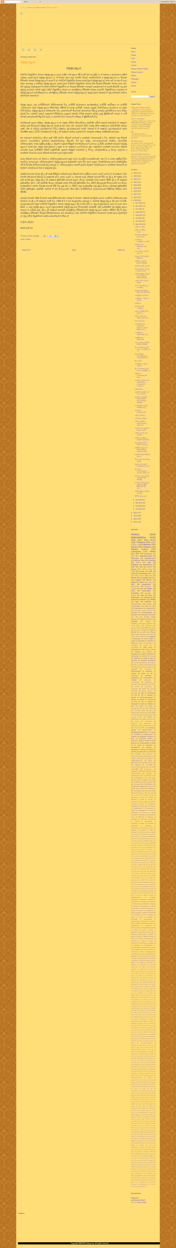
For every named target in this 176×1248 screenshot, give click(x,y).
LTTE (133, 571)
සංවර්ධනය (142, 636)
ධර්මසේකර (148, 858)
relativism (133, 832)
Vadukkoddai (150, 814)
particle (150, 749)
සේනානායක (136, 1177)
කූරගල (139, 1008)
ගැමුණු (152, 1017)
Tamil (154, 606)
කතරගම (145, 999)
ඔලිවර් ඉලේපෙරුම (151, 997)
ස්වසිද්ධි (153, 791)
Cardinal (134, 612)
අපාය (154, 971)
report (140, 956)
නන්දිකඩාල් (134, 771)
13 (140, 628)
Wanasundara (142, 934)
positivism (135, 954)
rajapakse (133, 956)
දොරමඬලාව (134, 1053)
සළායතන (133, 1171)
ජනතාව (143, 1027)
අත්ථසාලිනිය (150, 962)
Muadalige (145, 921)
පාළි (134, 1082)
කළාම (154, 1001)
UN (142, 701)
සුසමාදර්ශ (134, 693)
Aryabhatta (143, 899)
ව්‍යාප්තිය (141, 1134)
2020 (135, 185)
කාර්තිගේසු (136, 847)
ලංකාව (139, 1127)
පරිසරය (133, 1075)
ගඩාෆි (147, 1012)
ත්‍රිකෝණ (144, 1038)
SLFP (133, 567)
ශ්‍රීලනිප (133, 788)
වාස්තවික (134, 691)
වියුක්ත (133, 595)
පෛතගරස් (143, 1086)
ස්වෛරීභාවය (152, 1171)
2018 (135, 191)
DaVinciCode (136, 903)
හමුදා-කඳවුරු (152, 1177)
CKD (135, 695)
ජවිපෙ (140, 643)
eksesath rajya (148, 658)
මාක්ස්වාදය (148, 625)
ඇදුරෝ (142, 758)
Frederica (140, 910)
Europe (133, 910)
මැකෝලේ (145, 1114)
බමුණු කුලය (139, 389)
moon (144, 949)
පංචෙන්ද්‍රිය (134, 645)
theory (147, 832)
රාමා (134, 1123)
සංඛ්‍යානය (135, 1156)
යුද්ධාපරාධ (133, 880)
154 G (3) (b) (144, 795)
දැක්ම (141, 1045)
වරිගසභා (139, 882)
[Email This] (48, 236)
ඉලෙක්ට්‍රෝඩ (145, 986)
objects (143, 749)
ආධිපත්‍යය (134, 758)
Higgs (145, 801)
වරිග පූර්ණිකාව (152, 1132)
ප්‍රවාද (134, 634)
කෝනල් (142, 849)
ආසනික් (149, 567)
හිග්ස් (147, 893)
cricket (133, 641)
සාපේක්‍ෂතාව (134, 890)
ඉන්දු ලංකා (136, 665)
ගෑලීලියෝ (138, 764)
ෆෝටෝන (150, 793)
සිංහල (154, 578)
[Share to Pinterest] (57, 236)
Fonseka (133, 801)
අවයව (132, 975)
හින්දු (152, 893)
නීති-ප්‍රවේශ (153, 1069)
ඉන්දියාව (153, 662)
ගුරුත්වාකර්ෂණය (148, 665)
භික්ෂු (146, 1104)
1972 (151, 895)
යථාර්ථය (149, 610)
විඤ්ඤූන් (142, 786)
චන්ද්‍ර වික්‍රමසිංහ (144, 1021)
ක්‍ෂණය (143, 710)
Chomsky (150, 799)
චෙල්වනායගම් (143, 712)
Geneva (133, 569)
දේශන (132, 1051)
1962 (145, 895)
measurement (137, 949)
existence (134, 660)
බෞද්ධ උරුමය (135, 1101)
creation (140, 938)
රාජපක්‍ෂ (145, 1121)
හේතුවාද (151, 1182)
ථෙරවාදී (150, 767)
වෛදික (145, 1151)
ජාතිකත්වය (134, 623)
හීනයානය (144, 1179)
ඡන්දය (144, 1025)
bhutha (139, 936)
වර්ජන (133, 882)
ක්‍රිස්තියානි (134, 762)
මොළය (137, 721)
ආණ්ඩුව (139, 841)
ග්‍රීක (154, 762)
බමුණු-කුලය (143, 634)
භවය (152, 1101)
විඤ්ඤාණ (134, 786)
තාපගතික (133, 1040)
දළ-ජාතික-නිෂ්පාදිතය (146, 1043)
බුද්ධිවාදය (135, 1099)
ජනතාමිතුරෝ (134, 1027)
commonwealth (148, 821)
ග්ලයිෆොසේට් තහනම (142, 266)
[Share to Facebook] (55, 236)
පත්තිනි (135, 862)
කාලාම (152, 1003)
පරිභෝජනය (143, 862)
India (149, 562)
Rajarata (150, 654)
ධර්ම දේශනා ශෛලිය (142, 1056)
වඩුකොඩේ (137, 784)
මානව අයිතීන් (152, 875)
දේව (144, 1049)
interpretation (134, 827)
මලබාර (135, 1110)
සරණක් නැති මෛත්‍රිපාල (139, 307)
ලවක (145, 1127)
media (133, 573)
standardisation (143, 958)
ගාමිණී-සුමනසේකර (138, 1017)
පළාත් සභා (147, 645)
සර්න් (145, 888)
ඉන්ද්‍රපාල (151, 841)
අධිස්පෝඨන (144, 964)
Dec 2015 (139, 203)
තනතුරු (133, 1038)
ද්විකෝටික (134, 1045)
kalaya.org (134, 1198)
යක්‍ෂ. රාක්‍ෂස (141, 1119)
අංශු (135, 662)
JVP (137, 554)
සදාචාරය (139, 1160)
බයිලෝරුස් (151, 1090)
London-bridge (148, 919)
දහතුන (148, 854)
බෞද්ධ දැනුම (145, 1101)
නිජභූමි (143, 771)
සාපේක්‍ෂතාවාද (143, 890)
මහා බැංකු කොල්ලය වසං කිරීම (141, 286)
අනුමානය (133, 971)
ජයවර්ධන (133, 854)
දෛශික (151, 1051)
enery (151, 941)
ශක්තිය (152, 1151)
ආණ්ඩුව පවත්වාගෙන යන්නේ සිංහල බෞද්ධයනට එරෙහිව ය (142, 383)
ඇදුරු (138, 982)
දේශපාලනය (148, 769)
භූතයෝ (135, 780)
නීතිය (154, 860)
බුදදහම (138, 1097)
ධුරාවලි (133, 1058)
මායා (144, 877)
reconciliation (148, 678)
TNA (140, 567)
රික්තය (149, 1123)
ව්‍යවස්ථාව (148, 669)
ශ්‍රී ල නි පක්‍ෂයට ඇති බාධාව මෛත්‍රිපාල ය (142, 369)
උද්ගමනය (133, 843)
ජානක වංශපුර (147, 569)
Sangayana (148, 925)
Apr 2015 (139, 500)
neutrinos (151, 949)
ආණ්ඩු (132, 841)
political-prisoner (151, 951)
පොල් (135, 1088)
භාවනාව (153, 719)
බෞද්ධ (150, 582)
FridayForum (150, 910)
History (133, 86)
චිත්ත (152, 1021)
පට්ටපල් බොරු (136, 717)
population (134, 830)
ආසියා (132, 982)
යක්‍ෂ (151, 688)
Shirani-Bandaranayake (149, 927)
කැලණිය (148, 593)
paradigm (148, 675)
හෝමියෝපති (143, 1184)
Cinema (133, 82)
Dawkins (153, 903)
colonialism (136, 551)
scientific (153, 956)
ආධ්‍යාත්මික (143, 632)
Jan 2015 (139, 509)
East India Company (148, 908)
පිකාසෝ (140, 1082)
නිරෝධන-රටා (146, 860)
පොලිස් (144, 1088)
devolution (141, 641)
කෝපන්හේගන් (145, 762)
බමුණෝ (143, 1090)
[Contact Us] (41, 50)
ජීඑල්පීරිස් (151, 1034)
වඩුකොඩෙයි (134, 1132)
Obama (133, 810)
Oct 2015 (139, 209)
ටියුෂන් (144, 1036)
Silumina (145, 812)
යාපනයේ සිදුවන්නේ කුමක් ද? (141, 312)
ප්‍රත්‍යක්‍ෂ (149, 604)
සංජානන (144, 725)
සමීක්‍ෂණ (141, 1164)
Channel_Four (148, 734)
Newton (133, 578)
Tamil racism (150, 540)
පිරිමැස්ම (146, 1082)
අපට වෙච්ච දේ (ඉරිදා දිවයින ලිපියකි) (142, 343)
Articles (133, 62)
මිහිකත (139, 1117)
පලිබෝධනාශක (136, 773)
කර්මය (134, 845)
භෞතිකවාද (145, 780)
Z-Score (144, 656)
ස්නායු (144, 1171)
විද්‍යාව (149, 1140)
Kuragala (150, 917)
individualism (134, 825)
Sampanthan (134, 812)
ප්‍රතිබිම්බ (150, 1077)
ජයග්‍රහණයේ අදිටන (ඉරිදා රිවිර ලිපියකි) (142, 291)
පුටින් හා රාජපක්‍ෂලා (138, 119)
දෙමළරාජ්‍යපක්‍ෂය (135, 1049)
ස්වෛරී (152, 888)
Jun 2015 (139, 221)
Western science (137, 72)
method (152, 827)
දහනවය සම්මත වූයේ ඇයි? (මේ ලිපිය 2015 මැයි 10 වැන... (142, 485)
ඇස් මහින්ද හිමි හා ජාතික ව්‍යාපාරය (141, 444)
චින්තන (133, 712)
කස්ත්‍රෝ (148, 1001)
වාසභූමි (133, 1136)
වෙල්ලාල (150, 786)
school (140, 832)
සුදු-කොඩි (133, 893)
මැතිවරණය (134, 688)
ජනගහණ (151, 1025)
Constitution (148, 554)
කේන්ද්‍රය (153, 1008)
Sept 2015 (139, 212)
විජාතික (143, 1138)
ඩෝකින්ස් (151, 1036)
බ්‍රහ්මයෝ (135, 1095)
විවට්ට (143, 1147)
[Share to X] (53, 236)
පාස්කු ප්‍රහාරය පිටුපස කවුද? (140, 107)
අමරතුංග (142, 973)
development (135, 747)
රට (140, 1121)
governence (144, 943)
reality (133, 643)
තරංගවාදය (141, 854)
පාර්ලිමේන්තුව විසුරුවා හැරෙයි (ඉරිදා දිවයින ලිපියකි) (142, 275)
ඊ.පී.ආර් (154, 986)
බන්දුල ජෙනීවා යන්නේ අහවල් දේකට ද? (141, 423)
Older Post (121, 250)
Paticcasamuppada (146, 697)
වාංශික (147, 1134)
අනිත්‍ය (143, 967)
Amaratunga (152, 693)
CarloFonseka (135, 606)
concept (133, 938)
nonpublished (146, 584)
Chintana (144, 901)
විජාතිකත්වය (150, 1138)
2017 (135, 194)
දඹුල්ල (152, 1040)
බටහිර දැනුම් (151, 778)
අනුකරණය (142, 969)
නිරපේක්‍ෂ (151, 1066)
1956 (151, 630)
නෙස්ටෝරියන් (136, 1071)
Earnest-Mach (135, 908)
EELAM (133, 632)
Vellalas (149, 589)
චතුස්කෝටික (134, 1021)
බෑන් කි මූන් (134, 873)
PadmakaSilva (135, 925)
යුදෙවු (148, 782)
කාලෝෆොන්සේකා (136, 1006)
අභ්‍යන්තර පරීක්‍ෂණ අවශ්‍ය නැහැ (141, 236)
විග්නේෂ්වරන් (134, 1138)
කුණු (145, 1006)
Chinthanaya (143, 573)
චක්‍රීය (140, 851)
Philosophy (135, 79)
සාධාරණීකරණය (138, 1173)
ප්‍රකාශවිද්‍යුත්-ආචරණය (136, 1077)
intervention (144, 827)
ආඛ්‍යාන (151, 977)
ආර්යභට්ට (150, 980)
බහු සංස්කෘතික (152, 1093)
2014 (135, 513)
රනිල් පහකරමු (140, 415)
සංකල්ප (133, 628)
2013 (135, 516)
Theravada (134, 656)
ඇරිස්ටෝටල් (152, 982)
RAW (143, 654)
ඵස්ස (151, 1088)
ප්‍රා (141, 867)
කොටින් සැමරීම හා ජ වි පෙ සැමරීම (142, 393)
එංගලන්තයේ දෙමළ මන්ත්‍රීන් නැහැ (141, 406)
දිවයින (138, 562)
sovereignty (144, 578)
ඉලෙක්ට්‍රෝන (135, 708)
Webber (151, 934)
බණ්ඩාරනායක (135, 1090)
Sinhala (146, 597)
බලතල (133, 1093)
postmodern (143, 751)
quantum (143, 830)
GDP (132, 738)
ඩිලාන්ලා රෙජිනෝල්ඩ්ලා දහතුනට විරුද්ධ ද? (142, 471)
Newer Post (26, 250)
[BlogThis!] (51, 236)
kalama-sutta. (145, 947)
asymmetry (153, 819)
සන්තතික (145, 886)
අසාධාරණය (151, 838)
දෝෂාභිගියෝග (143, 1053)
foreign (143, 823)
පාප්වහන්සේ (152, 1080)
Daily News (147, 647)
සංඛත (154, 1153)
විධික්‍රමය (142, 1145)
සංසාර (151, 1158)
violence (148, 960)
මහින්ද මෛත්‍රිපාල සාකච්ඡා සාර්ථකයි (142, 439)
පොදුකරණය (143, 869)
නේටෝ (145, 1071)
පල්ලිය (139, 1075)
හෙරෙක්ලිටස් (141, 1182)
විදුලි (154, 1140)
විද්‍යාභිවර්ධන (141, 1140)
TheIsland (140, 542)
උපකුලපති (147, 990)
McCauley (153, 806)
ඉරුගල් (138, 986)
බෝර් (141, 873)
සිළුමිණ (152, 890)
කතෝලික (133, 1001)
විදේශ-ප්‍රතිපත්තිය (137, 1143)
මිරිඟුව (152, 1114)
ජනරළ (152, 851)
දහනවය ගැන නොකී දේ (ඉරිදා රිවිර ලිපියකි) (142, 477)
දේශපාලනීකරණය (142, 1051)
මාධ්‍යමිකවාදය (142, 1112)
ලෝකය (151, 1130)
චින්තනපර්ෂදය (136, 604)
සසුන (147, 1166)
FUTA (146, 628)
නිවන (154, 684)
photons (133, 751)
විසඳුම (143, 1149)
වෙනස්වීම (150, 884)
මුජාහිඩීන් (146, 1117)
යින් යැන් (150, 1119)
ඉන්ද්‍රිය (150, 706)
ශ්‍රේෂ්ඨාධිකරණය (139, 1153)
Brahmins (149, 671)
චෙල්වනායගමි (136, 1025)
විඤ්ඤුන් (133, 1140)
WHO (151, 638)
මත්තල (151, 1106)
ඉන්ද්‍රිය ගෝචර (147, 984)
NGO (133, 584)
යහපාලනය (148, 721)
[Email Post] (44, 236)
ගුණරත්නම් (143, 1019)
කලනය (141, 1001)
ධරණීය (152, 1053)
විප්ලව (150, 1145)
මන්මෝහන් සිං (135, 1108)
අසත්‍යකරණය (149, 975)
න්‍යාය (154, 1058)
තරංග (138, 1038)
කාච (139, 1003)
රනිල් (154, 782)
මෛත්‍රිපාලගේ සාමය (141, 295)
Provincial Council (145, 738)
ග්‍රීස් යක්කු (153, 1014)
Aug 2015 (139, 215)
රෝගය (133, 636)
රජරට (151, 634)
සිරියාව (133, 1175)
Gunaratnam (136, 914)
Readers (153, 614)
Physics (149, 651)
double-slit (134, 941)
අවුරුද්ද (141, 756)
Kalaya (133, 55)
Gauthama (153, 912)
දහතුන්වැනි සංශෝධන (147, 856)
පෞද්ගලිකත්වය (139, 778)
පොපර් (153, 775)
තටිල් (132, 667)
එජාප (135, 710)
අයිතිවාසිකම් (152, 836)
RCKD (151, 810)
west (132, 706)
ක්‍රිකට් (134, 1003)
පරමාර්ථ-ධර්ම (150, 1073)
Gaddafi (138, 912)
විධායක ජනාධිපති (149, 1143)
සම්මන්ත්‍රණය (137, 791)
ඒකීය (150, 760)
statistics (150, 704)
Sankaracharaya (135, 927)
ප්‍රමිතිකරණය (135, 719)
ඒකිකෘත (133, 997)
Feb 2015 (139, 506)
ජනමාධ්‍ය (134, 767)
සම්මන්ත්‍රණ (134, 647)
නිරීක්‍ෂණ (153, 632)
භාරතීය (133, 1104)
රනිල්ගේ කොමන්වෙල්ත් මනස (141, 375)
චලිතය (146, 851)
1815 (142, 693)
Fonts (133, 58)
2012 (135, 519)
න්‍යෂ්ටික (148, 1058)
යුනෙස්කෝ (134, 1121)
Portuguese (135, 654)
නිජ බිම (142, 1064)
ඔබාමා (140, 843)
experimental (134, 943)
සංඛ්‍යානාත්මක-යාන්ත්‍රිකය (147, 1156)
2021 (135, 182)
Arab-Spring (134, 797)
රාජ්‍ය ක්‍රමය (153, 1121)
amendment (144, 819)
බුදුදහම (144, 719)
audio (139, 745)
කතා (152, 999)
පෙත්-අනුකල (134, 1086)
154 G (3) (134, 795)
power (142, 954)
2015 (135, 200)
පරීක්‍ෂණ (149, 717)
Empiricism (137, 638)
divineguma (135, 704)
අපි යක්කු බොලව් (137, 141)
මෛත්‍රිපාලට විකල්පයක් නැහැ (141, 333)
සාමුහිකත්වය (149, 1173)
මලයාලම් (142, 1110)
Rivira (151, 619)
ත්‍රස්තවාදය (148, 682)
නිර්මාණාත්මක (144, 1069)
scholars (146, 956)
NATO (132, 923)
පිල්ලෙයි (153, 1082)
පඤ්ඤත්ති (134, 669)
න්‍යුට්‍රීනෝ (150, 714)
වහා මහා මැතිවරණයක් (140, 411)
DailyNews (134, 565)
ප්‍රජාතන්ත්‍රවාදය (135, 775)
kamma (154, 947)
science (147, 621)
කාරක (154, 845)
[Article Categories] (35, 50)
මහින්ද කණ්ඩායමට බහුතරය (141, 434)
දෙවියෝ (141, 576)
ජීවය (132, 1036)
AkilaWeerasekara (136, 897)
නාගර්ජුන (150, 1060)
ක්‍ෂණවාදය (141, 845)
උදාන (140, 990)
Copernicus (152, 901)
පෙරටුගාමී (133, 869)
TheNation (141, 814)
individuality (148, 825)
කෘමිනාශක (146, 1008)
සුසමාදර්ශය (153, 1175)
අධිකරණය (147, 680)
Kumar (141, 917)
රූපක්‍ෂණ (146, 1125)
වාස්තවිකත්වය (141, 1136)
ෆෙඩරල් (133, 1186)
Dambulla (145, 903)
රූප (140, 1125)
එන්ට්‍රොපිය (145, 995)
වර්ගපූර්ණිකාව (148, 784)
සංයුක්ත (141, 788)
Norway (133, 697)
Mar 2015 (139, 503)
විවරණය (153, 882)
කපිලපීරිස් (153, 843)
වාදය (152, 1134)
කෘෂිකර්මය (151, 847)
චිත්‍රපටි (141, 1023)
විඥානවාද (134, 723)
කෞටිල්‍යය (150, 849)
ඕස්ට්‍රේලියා (136, 999)
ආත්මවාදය (150, 756)
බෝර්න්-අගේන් (150, 873)
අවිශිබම (140, 975)
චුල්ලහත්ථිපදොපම (151, 1023)
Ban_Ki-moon (147, 730)
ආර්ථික (141, 706)
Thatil (140, 741)
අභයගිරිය (135, 836)
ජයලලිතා (141, 1030)
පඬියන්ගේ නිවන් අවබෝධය (140, 154)
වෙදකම (139, 1151)
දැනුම (139, 667)
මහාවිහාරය (148, 686)
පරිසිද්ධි (151, 862)
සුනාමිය (146, 1175)
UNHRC (153, 599)
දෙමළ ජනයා (139, 1047)
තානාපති (151, 1038)
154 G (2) (134, 727)
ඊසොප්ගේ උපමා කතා (139, 988)
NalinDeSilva (138, 537)
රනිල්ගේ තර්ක (140, 227)
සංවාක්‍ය (146, 1158)
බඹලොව (141, 871)
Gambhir (145, 912)
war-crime (152, 751)
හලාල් (151, 725)
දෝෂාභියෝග (144, 684)
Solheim (136, 930)
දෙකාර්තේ (139, 858)
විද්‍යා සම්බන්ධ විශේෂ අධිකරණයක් (142, 270)
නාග (135, 1060)
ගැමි (147, 1017)
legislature (134, 749)
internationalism (150, 558)
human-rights (146, 591)
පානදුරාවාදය (143, 1080)
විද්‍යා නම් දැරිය (140, 321)
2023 (135, 176)
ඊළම (144, 708)
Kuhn (154, 649)
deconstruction (149, 938)
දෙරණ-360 (134, 769)
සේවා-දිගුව (144, 1177)
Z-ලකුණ (153, 656)
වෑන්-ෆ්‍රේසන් (151, 1136)
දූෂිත (132, 1047)
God (142, 595)
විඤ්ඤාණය (146, 882)
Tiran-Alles (142, 932)
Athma (143, 797)
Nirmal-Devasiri (138, 808)
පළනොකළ (134, 864)
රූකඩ (134, 1125)
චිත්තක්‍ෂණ (134, 1023)
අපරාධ (148, 971)
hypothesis (137, 945)
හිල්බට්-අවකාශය (138, 793)
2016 (135, 197)
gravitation (134, 621)
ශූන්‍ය (132, 886)
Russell (141, 699)
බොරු (152, 1099)
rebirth (151, 830)
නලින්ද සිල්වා (140, 1058)
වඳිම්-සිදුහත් (143, 1132)
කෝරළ (135, 1012)
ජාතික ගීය (146, 1032)
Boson (153, 732)
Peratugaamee (142, 810)
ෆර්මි (152, 1184)
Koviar (133, 917)
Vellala (133, 582)
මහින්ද (154, 780)
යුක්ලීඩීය (151, 877)
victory (141, 960)
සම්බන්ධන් (153, 886)
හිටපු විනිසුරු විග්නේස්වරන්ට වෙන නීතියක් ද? (141, 356)
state (143, 704)
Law (141, 589)
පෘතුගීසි (152, 1084)
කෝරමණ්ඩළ (152, 1010)
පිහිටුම (146, 1084)
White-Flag (141, 817)
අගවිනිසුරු (137, 754)
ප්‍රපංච (147, 864)
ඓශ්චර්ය (140, 997)
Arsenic (142, 571)
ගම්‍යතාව (140, 1014)
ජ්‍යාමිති (154, 1030)
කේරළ (135, 1010)
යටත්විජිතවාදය (138, 782)
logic (137, 602)
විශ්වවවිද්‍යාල (136, 1149)
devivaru (149, 747)
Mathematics (135, 597)
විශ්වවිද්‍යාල (134, 725)
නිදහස (148, 1064)
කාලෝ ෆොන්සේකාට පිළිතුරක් (142, 257)
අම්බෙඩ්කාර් (150, 973)
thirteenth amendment (148, 660)
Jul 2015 (139, 218)
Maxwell (150, 695)
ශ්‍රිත (132, 1153)
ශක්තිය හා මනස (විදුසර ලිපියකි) (141, 262)
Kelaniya (144, 614)
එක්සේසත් (152, 708)
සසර (146, 791)
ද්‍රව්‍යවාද (142, 714)
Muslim (149, 580)
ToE (148, 932)
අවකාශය (135, 838)
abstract (150, 701)
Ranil (133, 540)
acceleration (134, 819)
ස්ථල (139, 1171)
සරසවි (140, 888)
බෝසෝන (133, 875)
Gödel (140, 801)
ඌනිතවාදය (140, 993)
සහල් (142, 1169)
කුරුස (151, 1006)
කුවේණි (133, 1008)
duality (143, 941)
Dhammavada (145, 906)
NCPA (138, 923)
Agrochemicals (136, 671)
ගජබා (141, 1012)
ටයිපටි (138, 1036)
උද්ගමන (151, 988)
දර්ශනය (133, 1043)
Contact (133, 65)
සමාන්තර (133, 1164)
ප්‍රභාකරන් (153, 864)
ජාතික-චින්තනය (142, 1034)
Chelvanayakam (146, 612)
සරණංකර (148, 1164)
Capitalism (152, 636)
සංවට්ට (139, 1158)
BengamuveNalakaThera (139, 732)
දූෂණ (152, 1045)
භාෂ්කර (140, 1104)
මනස (150, 576)
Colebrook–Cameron (146, 736)
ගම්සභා (133, 1014)
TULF (143, 930)
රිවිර (136, 617)
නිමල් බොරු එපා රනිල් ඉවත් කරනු (141, 317)
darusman (149, 745)
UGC (135, 701)
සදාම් (145, 1160)
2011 (135, 522)
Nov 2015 (139, 206)
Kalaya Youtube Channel (139, 69)
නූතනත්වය (149, 643)
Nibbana (138, 651)
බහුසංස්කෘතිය (150, 871)
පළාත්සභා (149, 773)
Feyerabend (135, 649)
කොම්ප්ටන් (134, 849)
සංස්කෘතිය (143, 630)
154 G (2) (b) (135, 895)
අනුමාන (151, 969)
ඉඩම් (140, 984)
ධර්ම (132, 1056)
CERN (142, 799)
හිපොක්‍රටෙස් (136, 1179)
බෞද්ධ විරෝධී (142, 875)
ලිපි (132, 132)
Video (132, 817)
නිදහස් (154, 1064)
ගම (152, 1012)
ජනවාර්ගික (150, 1027)
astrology (137, 658)
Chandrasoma (135, 901)
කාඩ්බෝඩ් (145, 1003)
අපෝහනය (153, 834)
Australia (150, 797)
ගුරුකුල (151, 1019)
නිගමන (154, 1062)
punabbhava (150, 954)
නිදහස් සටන (136, 1066)
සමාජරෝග (151, 1162)
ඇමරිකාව (144, 982)
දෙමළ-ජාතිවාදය (148, 667)
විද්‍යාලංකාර (147, 723)
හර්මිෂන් (141, 893)
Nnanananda (149, 808)
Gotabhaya (152, 560)
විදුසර (133, 556)
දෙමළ (135, 630)
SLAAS (133, 741)
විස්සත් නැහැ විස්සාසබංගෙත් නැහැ (140, 246)
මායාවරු (151, 1112)
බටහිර (137, 686)
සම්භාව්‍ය (133, 1162)
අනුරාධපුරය (141, 971)
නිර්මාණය (138, 860)
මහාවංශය (150, 1110)
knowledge (134, 593)
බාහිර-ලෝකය (150, 1095)
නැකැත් (147, 1062)
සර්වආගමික (140, 1166)
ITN (142, 695)
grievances (153, 943)
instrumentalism (135, 947)
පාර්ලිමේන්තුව (149, 867)
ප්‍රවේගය (135, 867)
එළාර (152, 995)
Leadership (134, 919)
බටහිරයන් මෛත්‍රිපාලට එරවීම (142, 240)
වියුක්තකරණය (135, 1147)
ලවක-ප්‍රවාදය (152, 1127)
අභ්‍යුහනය (149, 754)
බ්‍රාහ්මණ (142, 1095)
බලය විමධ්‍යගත (141, 1093)
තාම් (140, 1040)
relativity (133, 680)
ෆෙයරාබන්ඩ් (140, 1186)
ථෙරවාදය (134, 684)
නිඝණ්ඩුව (135, 1064)
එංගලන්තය (150, 993)
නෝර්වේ (151, 1071)
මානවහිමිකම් (136, 877)
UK (151, 673)
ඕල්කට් (146, 843)
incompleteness (148, 945)
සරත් (134, 888)
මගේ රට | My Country (138, 1202)
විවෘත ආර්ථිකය (152, 1147)
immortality (150, 823)
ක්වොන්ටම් (135, 586)
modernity (148, 602)
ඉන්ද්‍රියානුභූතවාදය (136, 760)
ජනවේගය (133, 1030)
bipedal (146, 936)
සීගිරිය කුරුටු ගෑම (141, 496)
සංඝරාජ (138, 886)
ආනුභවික (142, 980)
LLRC (133, 591)
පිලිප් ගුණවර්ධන (137, 1084)
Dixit (152, 906)
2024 (135, 173)
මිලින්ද (132, 1117)
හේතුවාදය (133, 1184)
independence (151, 608)
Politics (28, 239)
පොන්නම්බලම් (152, 1086)
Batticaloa (134, 799)
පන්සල (142, 1073)
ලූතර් (135, 1130)
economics (134, 675)
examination (134, 823)
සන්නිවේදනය (151, 788)
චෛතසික (149, 764)
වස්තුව (134, 1134)
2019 (135, 188)
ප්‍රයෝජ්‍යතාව (134, 1080)
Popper (133, 699)
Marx (150, 595)
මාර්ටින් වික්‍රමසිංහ (135, 1114)
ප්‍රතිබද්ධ (141, 864)
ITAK (146, 606)
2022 (135, 179)
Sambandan (152, 699)
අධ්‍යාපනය (138, 610)
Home (74, 250)
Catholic (133, 673)
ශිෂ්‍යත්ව (148, 1153)
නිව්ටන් (150, 771)
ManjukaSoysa (135, 921)
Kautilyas (150, 914)
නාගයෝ (142, 1060)
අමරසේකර (144, 836)
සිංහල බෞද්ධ (147, 691)
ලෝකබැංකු (143, 1130)
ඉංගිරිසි (145, 841)
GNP (132, 912)
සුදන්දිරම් (139, 1175)
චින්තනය (148, 586)
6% (143, 727)
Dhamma (135, 906)
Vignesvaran (138, 608)
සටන (132, 1160)
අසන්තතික (143, 838)
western (153, 832)
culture (141, 582)
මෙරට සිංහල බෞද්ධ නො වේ (142, 252)
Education (134, 614)
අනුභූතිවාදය (144, 834)
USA (145, 638)
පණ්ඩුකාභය (134, 1073)
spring (134, 958)
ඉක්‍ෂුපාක (135, 984)
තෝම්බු (146, 1040)
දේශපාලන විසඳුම (141, 418)
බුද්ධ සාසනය (145, 1097)
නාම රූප (141, 1062)
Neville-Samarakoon (148, 923)
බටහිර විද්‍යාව (135, 625)
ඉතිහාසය (150, 758)
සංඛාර (132, 1158)
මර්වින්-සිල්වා (152, 1108)
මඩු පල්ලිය (142, 1106)
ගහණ (146, 1014)
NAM (152, 921)
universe (135, 960)
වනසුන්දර (150, 880)
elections (150, 641)
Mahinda (147, 545)
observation (134, 951)
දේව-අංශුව (150, 1049)
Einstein (142, 619)
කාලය (151, 710)
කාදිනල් (148, 845)
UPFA (147, 741)
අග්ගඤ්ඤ (140, 962)
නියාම (144, 1066)
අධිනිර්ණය (134, 964)
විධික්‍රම (133, 1145)
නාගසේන (133, 1062)
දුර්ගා (146, 1045)
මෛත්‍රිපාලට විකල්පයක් (139, 338)
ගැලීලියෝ (133, 851)
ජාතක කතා (136, 1032)
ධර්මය (152, 1056)
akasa (132, 936)
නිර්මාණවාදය (134, 1069)
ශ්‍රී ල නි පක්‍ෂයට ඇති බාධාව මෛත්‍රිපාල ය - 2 (142, 349)
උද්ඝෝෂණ (134, 990)
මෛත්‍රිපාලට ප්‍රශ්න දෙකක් (141, 365)
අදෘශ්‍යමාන (135, 834)
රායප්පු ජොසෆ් (141, 1123)
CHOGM (136, 734)
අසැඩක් (144, 977)
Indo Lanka (145, 649)
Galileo (143, 673)
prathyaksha (135, 678)
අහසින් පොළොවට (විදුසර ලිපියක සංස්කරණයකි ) (141, 449)
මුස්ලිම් (144, 688)
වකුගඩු (133, 589)
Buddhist (151, 899)
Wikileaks (150, 817)
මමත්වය (144, 1108)
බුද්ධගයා (153, 1097)
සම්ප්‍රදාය (151, 1160)
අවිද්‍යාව (133, 756)
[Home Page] (23, 50)
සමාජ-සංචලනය (142, 1162)
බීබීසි (132, 1097)
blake (152, 936)
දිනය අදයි (138, 361)
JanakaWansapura (145, 556)
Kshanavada (143, 806)
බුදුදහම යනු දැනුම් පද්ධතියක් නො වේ (142, 465)
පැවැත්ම (145, 775)
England (138, 580)
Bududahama (147, 565)
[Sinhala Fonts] (29, 50)
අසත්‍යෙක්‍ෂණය (135, 977)
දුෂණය (133, 858)
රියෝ (154, 1123)
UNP (150, 571)
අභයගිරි (135, 973)
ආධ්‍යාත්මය (134, 980)
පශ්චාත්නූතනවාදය (149, 1075)
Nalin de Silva (139, 560)
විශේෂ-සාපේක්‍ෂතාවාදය (139, 884)
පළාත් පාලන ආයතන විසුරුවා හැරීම (142, 429)
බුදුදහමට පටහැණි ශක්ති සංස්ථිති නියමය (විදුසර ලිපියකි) (141, 399)
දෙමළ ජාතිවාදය (147, 623)
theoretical (153, 958)
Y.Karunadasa (144, 743)
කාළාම (143, 847)
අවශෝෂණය (135, 682)
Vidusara (147, 547)
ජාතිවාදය (138, 303)
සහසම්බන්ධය (149, 1169)
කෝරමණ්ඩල (142, 1010)
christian (136, 821)
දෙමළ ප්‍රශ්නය (150, 1047)
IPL (144, 914)
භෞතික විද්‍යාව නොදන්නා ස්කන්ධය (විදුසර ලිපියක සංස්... (141, 326)
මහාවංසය (133, 1112)
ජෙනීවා (153, 628)
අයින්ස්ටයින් (143, 662)
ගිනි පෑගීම (134, 1019)
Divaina (134, 547)
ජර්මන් (148, 1030)
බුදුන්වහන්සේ (144, 1099)
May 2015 (139, 224)
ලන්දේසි (142, 880)
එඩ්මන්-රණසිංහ (135, 995)
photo (142, 951)
